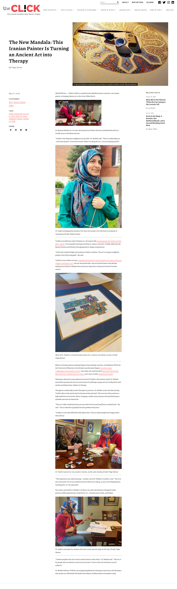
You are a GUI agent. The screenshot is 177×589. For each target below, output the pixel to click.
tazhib (13, 121)
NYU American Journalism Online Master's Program (23, 14)
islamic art (18, 116)
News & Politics (49, 10)
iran (24, 114)
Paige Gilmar (17, 67)
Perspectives (125, 10)
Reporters (137, 2)
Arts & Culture (66, 10)
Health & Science (108, 10)
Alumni (150, 2)
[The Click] (21, 8)
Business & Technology (86, 10)
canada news (18, 114)
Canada (11, 114)
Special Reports (141, 10)
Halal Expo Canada (106, 374)
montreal (19, 119)
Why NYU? (170, 10)
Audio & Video (155, 10)
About (125, 2)
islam (13, 116)
